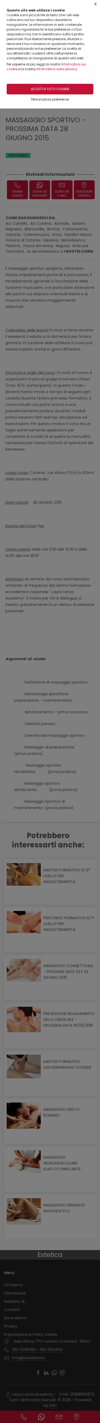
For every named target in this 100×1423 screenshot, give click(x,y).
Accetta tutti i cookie (50, 89)
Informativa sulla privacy (56, 69)
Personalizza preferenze (50, 99)
